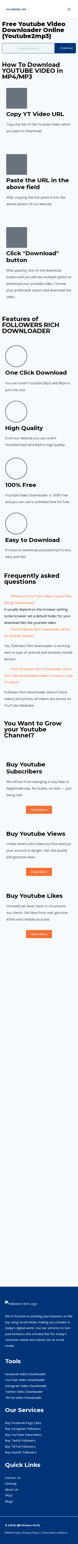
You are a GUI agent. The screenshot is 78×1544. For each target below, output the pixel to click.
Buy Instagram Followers (23, 1429)
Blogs (9, 1501)
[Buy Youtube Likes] (11, 885)
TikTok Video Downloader (23, 1397)
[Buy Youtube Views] (11, 823)
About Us (11, 1489)
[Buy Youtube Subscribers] (11, 754)
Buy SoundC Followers (21, 1452)
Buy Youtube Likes (34, 895)
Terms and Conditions (54, 1532)
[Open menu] (69, 9)
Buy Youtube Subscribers (25, 768)
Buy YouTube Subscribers (23, 1435)
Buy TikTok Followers (20, 1446)
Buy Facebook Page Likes (23, 1423)
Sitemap (11, 1483)
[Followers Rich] (17, 9)
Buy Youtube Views (35, 833)
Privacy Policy (31, 1532)
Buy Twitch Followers (20, 1440)
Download (66, 48)
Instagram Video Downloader (26, 1386)
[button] (39, 599)
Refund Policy (13, 1532)
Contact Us (13, 1478)
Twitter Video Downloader (24, 1391)
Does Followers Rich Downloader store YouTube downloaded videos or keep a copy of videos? (38, 675)
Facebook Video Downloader (25, 1374)
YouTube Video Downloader (25, 1380)
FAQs (9, 1495)
